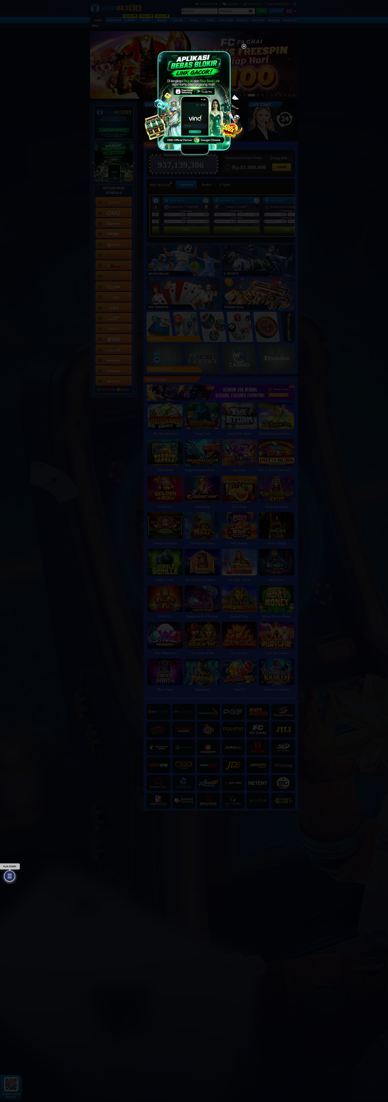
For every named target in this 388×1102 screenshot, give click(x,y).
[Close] (244, 47)
